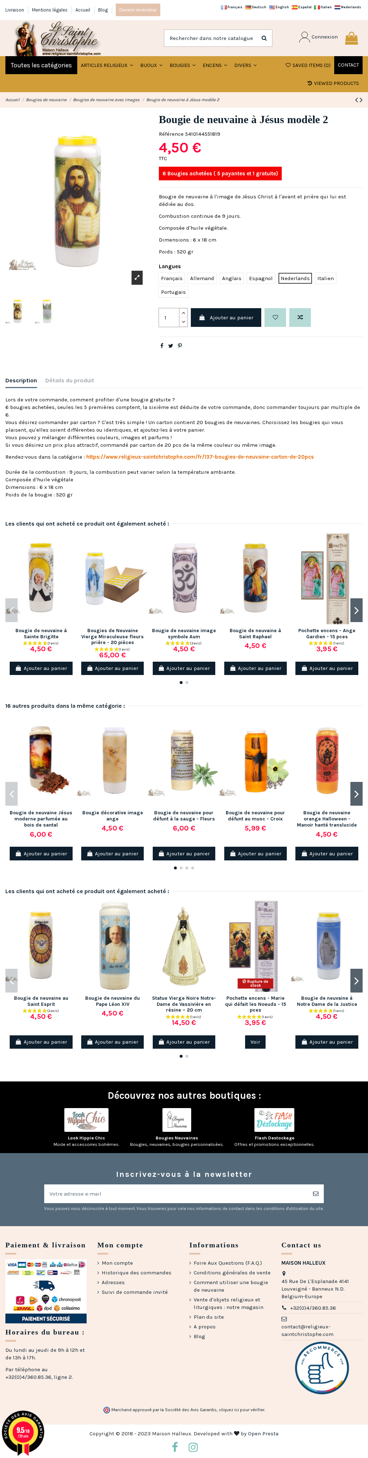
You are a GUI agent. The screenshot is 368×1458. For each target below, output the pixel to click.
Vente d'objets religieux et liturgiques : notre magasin (228, 1303)
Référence (171, 134)
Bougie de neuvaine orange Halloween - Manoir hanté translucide (327, 819)
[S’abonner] (316, 1193)
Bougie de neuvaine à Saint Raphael (255, 633)
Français (235, 7)
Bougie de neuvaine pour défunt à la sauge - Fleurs (184, 816)
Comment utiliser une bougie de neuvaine (231, 1286)
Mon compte (117, 1263)
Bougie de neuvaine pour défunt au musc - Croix (255, 816)
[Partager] (162, 346)
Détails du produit (69, 380)
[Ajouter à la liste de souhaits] (275, 317)
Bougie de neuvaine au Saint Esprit (41, 1001)
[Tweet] (170, 346)
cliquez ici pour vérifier (241, 1409)
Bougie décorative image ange (112, 816)
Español (305, 7)
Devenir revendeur (138, 10)
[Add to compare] (300, 317)
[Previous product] (357, 100)
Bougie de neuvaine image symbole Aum (184, 633)
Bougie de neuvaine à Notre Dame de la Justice (327, 1001)
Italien (326, 7)
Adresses (113, 1282)
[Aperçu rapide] (71, 568)
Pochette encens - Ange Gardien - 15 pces (326, 633)
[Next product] (361, 100)
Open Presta (263, 1433)
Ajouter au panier (231, 317)
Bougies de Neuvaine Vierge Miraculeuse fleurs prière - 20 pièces (112, 636)
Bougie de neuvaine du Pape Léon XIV (112, 1001)
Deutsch (258, 7)
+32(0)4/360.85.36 (313, 1308)
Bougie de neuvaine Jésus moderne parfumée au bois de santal (41, 819)
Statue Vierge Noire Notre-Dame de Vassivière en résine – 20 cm (184, 1004)
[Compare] (71, 555)
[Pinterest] (180, 346)
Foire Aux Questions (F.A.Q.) (228, 1263)
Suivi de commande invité (135, 1292)
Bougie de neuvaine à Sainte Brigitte (41, 633)
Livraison (15, 10)
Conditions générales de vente (232, 1272)
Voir (255, 1042)
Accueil (83, 10)
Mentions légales (50, 10)
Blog (103, 10)
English (282, 7)
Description (21, 380)
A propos (205, 1326)
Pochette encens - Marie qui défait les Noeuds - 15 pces (255, 1004)
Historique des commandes (136, 1272)
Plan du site (209, 1317)
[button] (151, 65)
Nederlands (350, 7)
